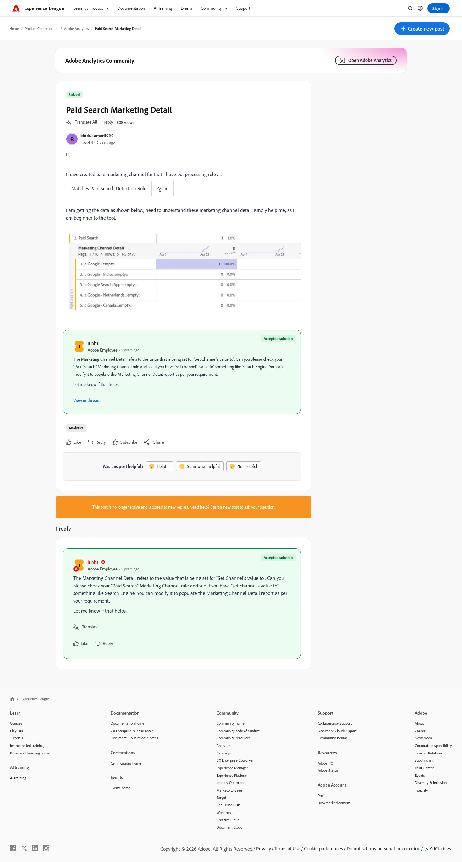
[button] (422, 28)
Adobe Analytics (76, 28)
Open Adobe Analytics (370, 60)
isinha (93, 343)
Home (14, 28)
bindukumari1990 (97, 135)
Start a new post (225, 507)
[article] (182, 603)
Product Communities (41, 28)
